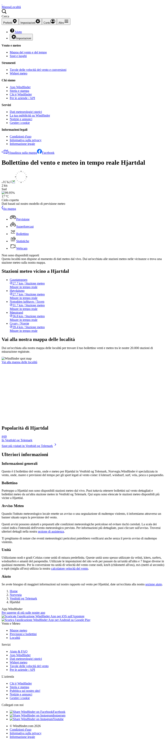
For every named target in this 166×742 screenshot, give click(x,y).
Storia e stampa (19, 90)
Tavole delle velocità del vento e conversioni (38, 69)
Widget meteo (18, 73)
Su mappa (9, 208)
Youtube (58, 719)
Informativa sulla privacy (26, 140)
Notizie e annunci (21, 119)
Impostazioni (23, 38)
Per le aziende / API (22, 98)
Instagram (59, 715)
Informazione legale (22, 143)
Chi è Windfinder (21, 94)
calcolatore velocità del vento (69, 568)
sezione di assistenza (51, 531)
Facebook (48, 152)
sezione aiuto (153, 584)
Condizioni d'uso (20, 136)
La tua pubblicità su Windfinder (30, 115)
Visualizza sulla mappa (22, 152)
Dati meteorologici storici (26, 112)
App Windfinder (20, 87)
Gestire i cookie (20, 122)
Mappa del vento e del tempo (28, 52)
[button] (83, 13)
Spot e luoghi (18, 56)
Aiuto (18, 32)
